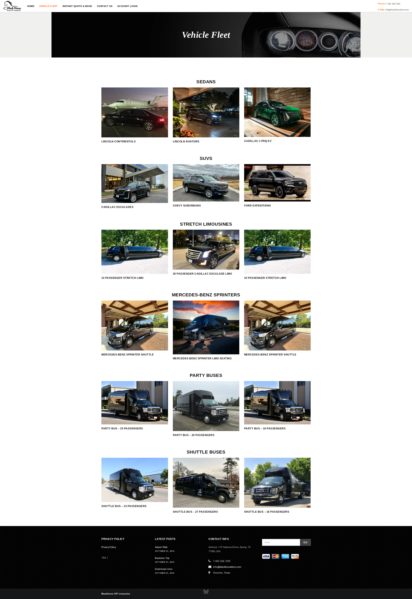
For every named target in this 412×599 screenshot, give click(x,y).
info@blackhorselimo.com (227, 566)
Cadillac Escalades (117, 207)
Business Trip (162, 558)
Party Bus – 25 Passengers (122, 428)
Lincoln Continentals (118, 141)
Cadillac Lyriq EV (258, 141)
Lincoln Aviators (186, 141)
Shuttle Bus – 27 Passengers (195, 511)
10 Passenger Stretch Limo (122, 278)
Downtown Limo (163, 569)
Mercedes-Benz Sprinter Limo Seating (202, 358)
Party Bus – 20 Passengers (194, 435)
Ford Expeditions (257, 205)
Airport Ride (161, 547)
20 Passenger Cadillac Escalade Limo (202, 273)
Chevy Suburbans (187, 205)
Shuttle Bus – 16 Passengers (266, 511)
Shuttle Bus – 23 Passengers (124, 506)
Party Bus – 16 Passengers (265, 428)
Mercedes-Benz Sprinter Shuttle (127, 354)
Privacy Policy (108, 547)
